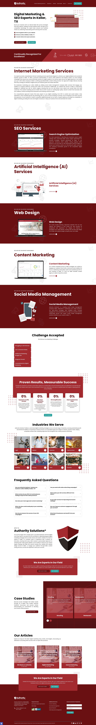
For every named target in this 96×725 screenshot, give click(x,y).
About (64, 3)
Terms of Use (35, 723)
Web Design (34, 705)
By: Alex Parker (24, 666)
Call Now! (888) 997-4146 (21, 708)
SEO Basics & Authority (24, 665)
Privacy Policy (30, 723)
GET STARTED (78, 3)
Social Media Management (54, 705)
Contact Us (70, 3)
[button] (1, 723)
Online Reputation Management (55, 709)
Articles (54, 3)
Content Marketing (52, 703)
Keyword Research (52, 707)
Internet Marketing (72, 665)
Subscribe (70, 712)
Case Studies (59, 3)
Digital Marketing (48, 665)
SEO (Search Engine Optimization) (38, 703)
